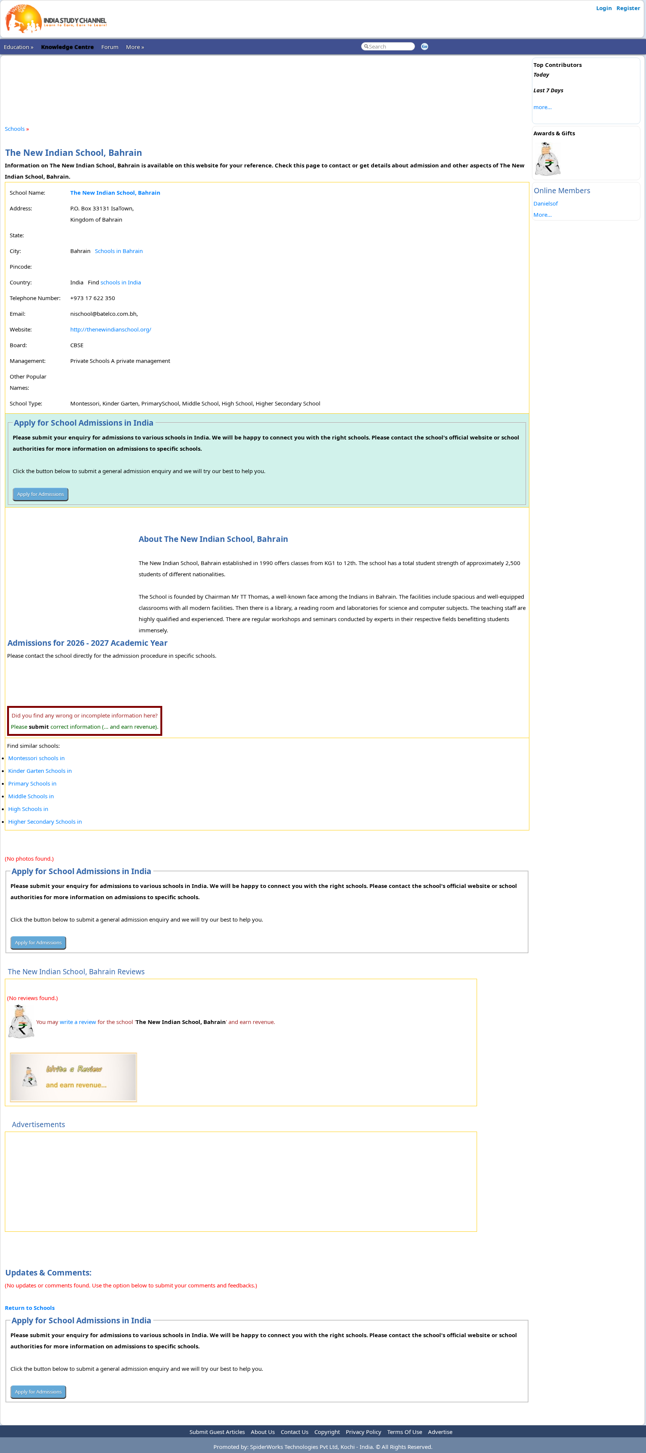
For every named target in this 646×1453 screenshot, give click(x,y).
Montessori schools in (36, 758)
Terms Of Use (404, 1431)
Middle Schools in (31, 796)
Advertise (440, 1431)
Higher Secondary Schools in (45, 821)
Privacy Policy (363, 1431)
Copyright (327, 1431)
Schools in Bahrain (119, 250)
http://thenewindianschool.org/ (110, 329)
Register (628, 8)
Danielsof (545, 203)
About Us (263, 1431)
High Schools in (28, 808)
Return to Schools (30, 1307)
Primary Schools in (32, 783)
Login (604, 8)
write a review (78, 1021)
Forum (110, 46)
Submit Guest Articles (217, 1431)
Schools (15, 128)
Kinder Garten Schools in (40, 770)
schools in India (121, 282)
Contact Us (294, 1431)
